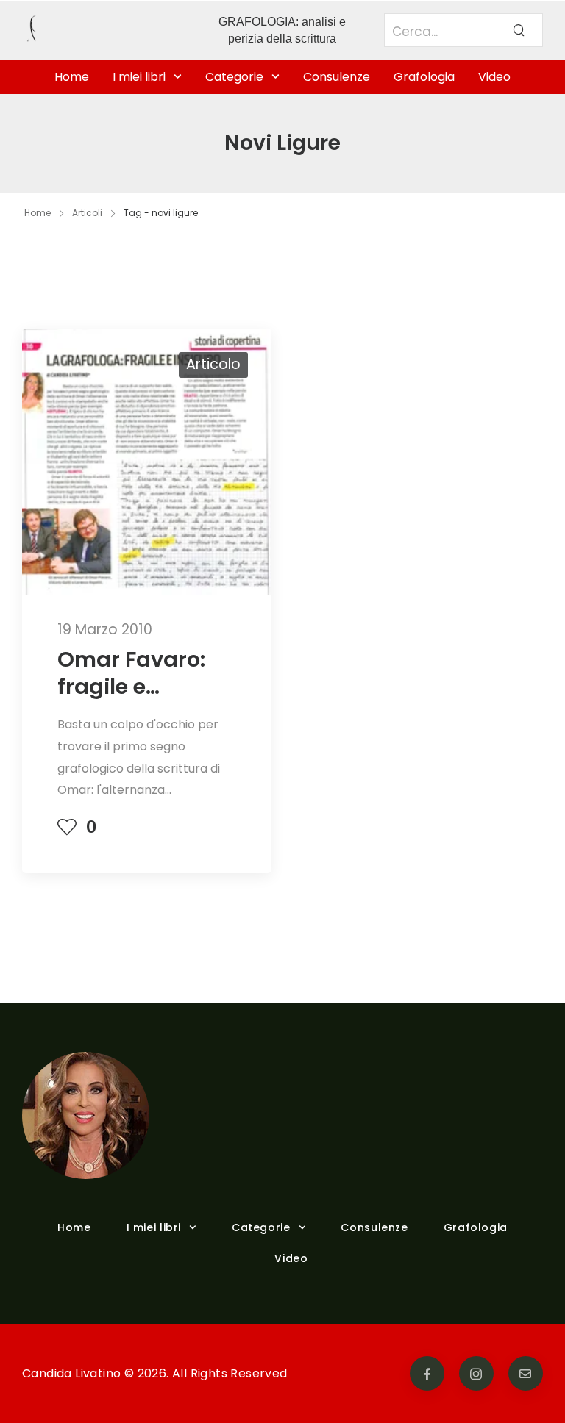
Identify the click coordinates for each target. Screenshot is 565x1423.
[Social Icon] (427, 1373)
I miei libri (139, 76)
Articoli (87, 213)
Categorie (234, 76)
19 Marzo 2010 (104, 629)
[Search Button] (518, 30)
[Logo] (101, 30)
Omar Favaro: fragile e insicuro (131, 687)
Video (494, 76)
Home (71, 76)
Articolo (213, 364)
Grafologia (424, 76)
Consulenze (336, 76)
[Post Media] (146, 462)
